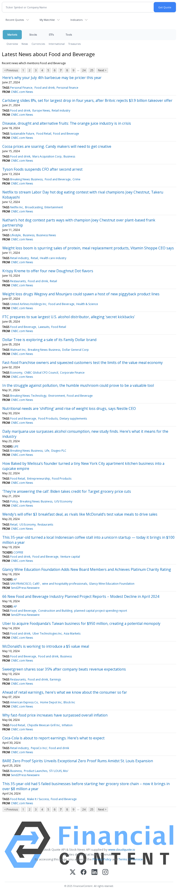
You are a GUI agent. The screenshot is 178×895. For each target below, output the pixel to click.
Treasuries (74, 43)
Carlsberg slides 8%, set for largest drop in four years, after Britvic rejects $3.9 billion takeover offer (87, 100)
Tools (69, 34)
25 (91, 70)
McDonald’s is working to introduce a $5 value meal (45, 646)
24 (84, 70)
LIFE (15, 446)
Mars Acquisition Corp (47, 156)
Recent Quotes (15, 19)
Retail (34, 258)
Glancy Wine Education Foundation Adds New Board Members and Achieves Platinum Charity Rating (86, 569)
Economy (16, 373)
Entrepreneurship (38, 479)
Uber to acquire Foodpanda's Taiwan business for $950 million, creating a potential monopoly (81, 623)
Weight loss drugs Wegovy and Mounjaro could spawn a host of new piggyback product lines (80, 293)
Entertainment (53, 207)
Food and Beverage (66, 134)
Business (69, 156)
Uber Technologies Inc (47, 633)
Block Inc (69, 702)
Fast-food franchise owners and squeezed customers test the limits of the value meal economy (82, 362)
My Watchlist (47, 19)
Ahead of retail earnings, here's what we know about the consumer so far (64, 692)
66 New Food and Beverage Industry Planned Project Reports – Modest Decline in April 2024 (80, 596)
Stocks (33, 34)
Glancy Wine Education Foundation (111, 584)
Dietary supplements (73, 418)
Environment (56, 396)
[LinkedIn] (94, 872)
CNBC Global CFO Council (41, 373)
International (57, 43)
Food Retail (43, 134)
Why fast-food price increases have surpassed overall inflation (55, 715)
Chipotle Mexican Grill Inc (43, 725)
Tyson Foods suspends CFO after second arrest (42, 169)
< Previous (11, 70)
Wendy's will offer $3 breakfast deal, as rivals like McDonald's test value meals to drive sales (79, 514)
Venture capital (70, 557)
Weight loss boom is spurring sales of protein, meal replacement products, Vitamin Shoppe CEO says (88, 248)
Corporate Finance (72, 373)
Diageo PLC (58, 451)
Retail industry (61, 110)
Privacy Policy (101, 859)
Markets (12, 34)
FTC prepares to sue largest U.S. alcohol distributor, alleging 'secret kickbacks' (68, 316)
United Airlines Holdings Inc (28, 304)
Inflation (67, 725)
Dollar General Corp (75, 350)
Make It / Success (38, 799)
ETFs (51, 34)
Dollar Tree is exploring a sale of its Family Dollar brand (49, 339)
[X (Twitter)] (72, 872)
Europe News (41, 110)
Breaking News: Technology (28, 396)
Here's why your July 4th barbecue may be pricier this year (52, 77)
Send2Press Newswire (25, 588)
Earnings (55, 679)
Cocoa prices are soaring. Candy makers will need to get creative (56, 146)
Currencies (38, 43)
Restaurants (18, 281)
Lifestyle (15, 235)
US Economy (27, 524)
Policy (14, 501)
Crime (76, 179)
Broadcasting (34, 207)
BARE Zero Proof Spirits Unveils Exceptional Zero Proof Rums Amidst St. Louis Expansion (77, 760)
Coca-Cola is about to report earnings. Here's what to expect (53, 738)
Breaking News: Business (26, 179)
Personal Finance (21, 88)
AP (15, 579)
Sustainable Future (22, 134)
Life (47, 451)
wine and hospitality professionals (64, 584)
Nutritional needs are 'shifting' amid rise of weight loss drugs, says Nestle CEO (69, 408)
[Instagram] (105, 872)
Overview (12, 43)
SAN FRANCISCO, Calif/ (25, 584)
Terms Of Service (130, 859)
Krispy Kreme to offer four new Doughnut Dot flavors (47, 270)
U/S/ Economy (63, 501)
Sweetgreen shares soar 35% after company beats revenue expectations (64, 669)
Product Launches (35, 771)
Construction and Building (55, 611)
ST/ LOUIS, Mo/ (58, 771)
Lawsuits (43, 327)
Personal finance (67, 88)
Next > (102, 70)
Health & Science (87, 304)
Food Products (48, 418)
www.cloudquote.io (121, 849)
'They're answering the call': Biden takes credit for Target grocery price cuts (66, 491)
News (25, 43)
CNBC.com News (22, 92)
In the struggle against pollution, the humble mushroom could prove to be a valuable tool (78, 385)
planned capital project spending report (100, 611)
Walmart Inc (18, 350)
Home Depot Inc (51, 702)
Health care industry (53, 258)
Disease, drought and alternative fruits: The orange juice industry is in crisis (66, 123)
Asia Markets (72, 633)
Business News (46, 235)
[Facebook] (83, 872)
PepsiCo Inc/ (39, 748)
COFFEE (18, 552)
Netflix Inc (16, 207)
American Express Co (24, 702)
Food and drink (45, 88)
